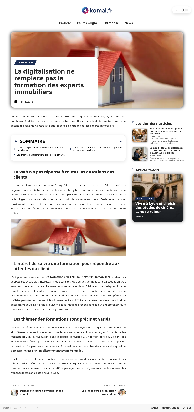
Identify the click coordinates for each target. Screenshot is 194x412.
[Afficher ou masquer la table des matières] (83, 141)
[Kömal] (97, 10)
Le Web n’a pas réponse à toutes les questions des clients (40, 149)
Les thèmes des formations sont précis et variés (41, 154)
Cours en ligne (25, 62)
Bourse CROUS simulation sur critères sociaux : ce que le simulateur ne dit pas (166, 150)
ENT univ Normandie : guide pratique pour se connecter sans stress (166, 131)
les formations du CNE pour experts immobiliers (78, 277)
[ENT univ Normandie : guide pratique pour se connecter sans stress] (139, 135)
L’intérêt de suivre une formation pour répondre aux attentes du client (97, 149)
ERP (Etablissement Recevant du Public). (57, 350)
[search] (177, 10)
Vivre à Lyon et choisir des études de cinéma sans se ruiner (155, 207)
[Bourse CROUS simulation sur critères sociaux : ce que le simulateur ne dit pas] (139, 154)
